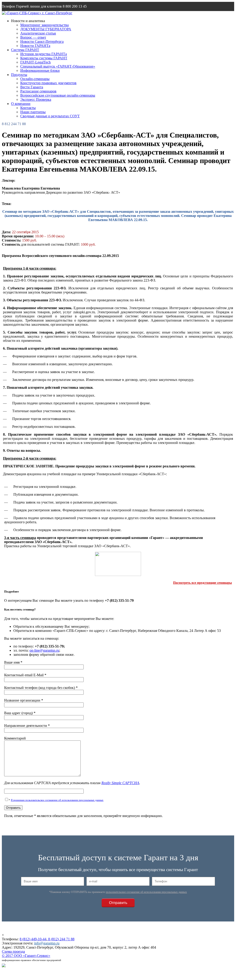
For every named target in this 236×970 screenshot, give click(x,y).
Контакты (28, 108)
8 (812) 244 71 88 (60, 939)
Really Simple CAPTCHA (120, 783)
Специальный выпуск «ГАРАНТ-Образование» (57, 66)
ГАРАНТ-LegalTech (35, 62)
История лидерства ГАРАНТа (43, 54)
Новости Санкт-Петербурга (42, 41)
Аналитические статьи (38, 33)
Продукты (19, 75)
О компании (20, 104)
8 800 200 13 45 (75, 6)
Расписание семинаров (38, 91)
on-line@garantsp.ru (44, 650)
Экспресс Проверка (35, 99)
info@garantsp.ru (24, 15)
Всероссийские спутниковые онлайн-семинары (57, 95)
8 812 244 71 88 (14, 124)
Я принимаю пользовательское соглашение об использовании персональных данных (57, 800)
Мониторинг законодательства (44, 25)
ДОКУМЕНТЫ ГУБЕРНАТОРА (45, 29)
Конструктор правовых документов (48, 83)
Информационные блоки (40, 70)
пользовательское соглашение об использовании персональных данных (146, 892)
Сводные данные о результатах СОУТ (50, 116)
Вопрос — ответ (33, 37)
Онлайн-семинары (35, 79)
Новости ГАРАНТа (35, 46)
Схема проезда (13, 951)
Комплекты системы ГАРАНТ (43, 58)
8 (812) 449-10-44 (33, 939)
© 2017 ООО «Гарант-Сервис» (26, 956)
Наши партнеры (33, 112)
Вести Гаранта (31, 87)
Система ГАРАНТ (25, 50)
